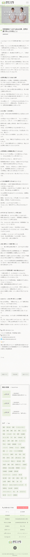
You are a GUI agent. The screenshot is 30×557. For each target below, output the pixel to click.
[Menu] (27, 2)
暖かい (4, 440)
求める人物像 (11, 468)
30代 (24, 454)
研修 (8, 430)
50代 (20, 454)
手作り (4, 444)
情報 (11, 430)
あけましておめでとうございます (16, 484)
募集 (9, 464)
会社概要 (10, 471)
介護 (13, 478)
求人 (14, 491)
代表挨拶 (5, 471)
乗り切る (8, 427)
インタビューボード (20, 427)
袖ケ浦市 (5, 478)
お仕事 (4, 481)
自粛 (12, 440)
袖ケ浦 (4, 495)
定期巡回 (15, 495)
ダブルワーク (22, 491)
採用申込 (5, 488)
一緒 (17, 481)
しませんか (14, 474)
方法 (14, 434)
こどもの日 (9, 434)
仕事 (24, 457)
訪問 (9, 440)
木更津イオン (18, 464)
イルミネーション (6, 474)
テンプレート (22, 440)
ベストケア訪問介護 (18, 451)
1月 (25, 478)
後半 (22, 478)
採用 (12, 464)
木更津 (4, 464)
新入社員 (19, 461)
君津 (16, 440)
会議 (4, 430)
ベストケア (5, 447)
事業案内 (18, 468)
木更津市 (16, 488)
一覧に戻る (15, 374)
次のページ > (25, 374)
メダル (10, 451)
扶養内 (9, 444)
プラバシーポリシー (7, 491)
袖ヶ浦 (20, 474)
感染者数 (22, 447)
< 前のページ (4, 374)
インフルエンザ (6, 461)
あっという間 (5, 437)
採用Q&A (4, 468)
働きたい (13, 461)
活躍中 (11, 454)
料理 (19, 430)
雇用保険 (14, 444)
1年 (21, 481)
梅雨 (13, 427)
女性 (16, 454)
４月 (11, 437)
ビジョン (23, 468)
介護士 (17, 478)
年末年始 (11, 447)
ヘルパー (24, 430)
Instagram (20, 437)
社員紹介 (24, 464)
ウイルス (17, 447)
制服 (4, 434)
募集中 (9, 481)
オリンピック (5, 454)
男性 (23, 461)
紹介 (15, 430)
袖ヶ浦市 (10, 488)
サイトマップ (22, 536)
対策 (4, 457)
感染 (4, 451)
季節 (13, 481)
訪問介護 (16, 471)
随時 (4, 427)
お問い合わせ (18, 457)
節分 (9, 478)
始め (15, 437)
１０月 (19, 444)
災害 (12, 457)
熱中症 (8, 457)
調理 (18, 434)
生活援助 (23, 434)
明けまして (5, 484)
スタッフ (9, 495)
